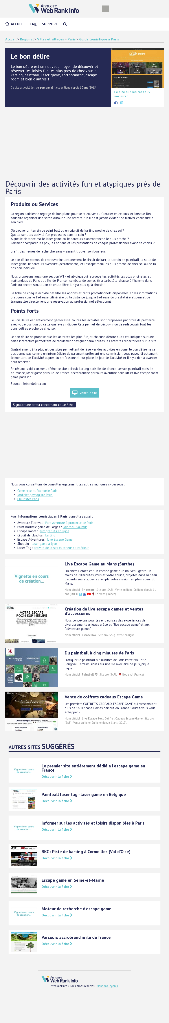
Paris (72, 39)
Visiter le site (88, 393)
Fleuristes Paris (28, 499)
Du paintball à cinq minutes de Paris (99, 653)
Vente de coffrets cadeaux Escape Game (104, 697)
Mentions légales (107, 986)
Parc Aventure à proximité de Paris (69, 523)
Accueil (17, 24)
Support (50, 24)
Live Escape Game (60, 539)
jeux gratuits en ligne (54, 531)
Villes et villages (50, 39)
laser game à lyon (44, 543)
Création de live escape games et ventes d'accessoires (104, 611)
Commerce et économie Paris (37, 491)
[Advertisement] (84, 143)
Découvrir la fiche (56, 776)
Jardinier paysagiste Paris (35, 495)
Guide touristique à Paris (99, 39)
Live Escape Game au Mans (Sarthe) (99, 564)
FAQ (33, 24)
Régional (27, 39)
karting (50, 535)
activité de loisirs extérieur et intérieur (61, 548)
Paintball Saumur (75, 527)
